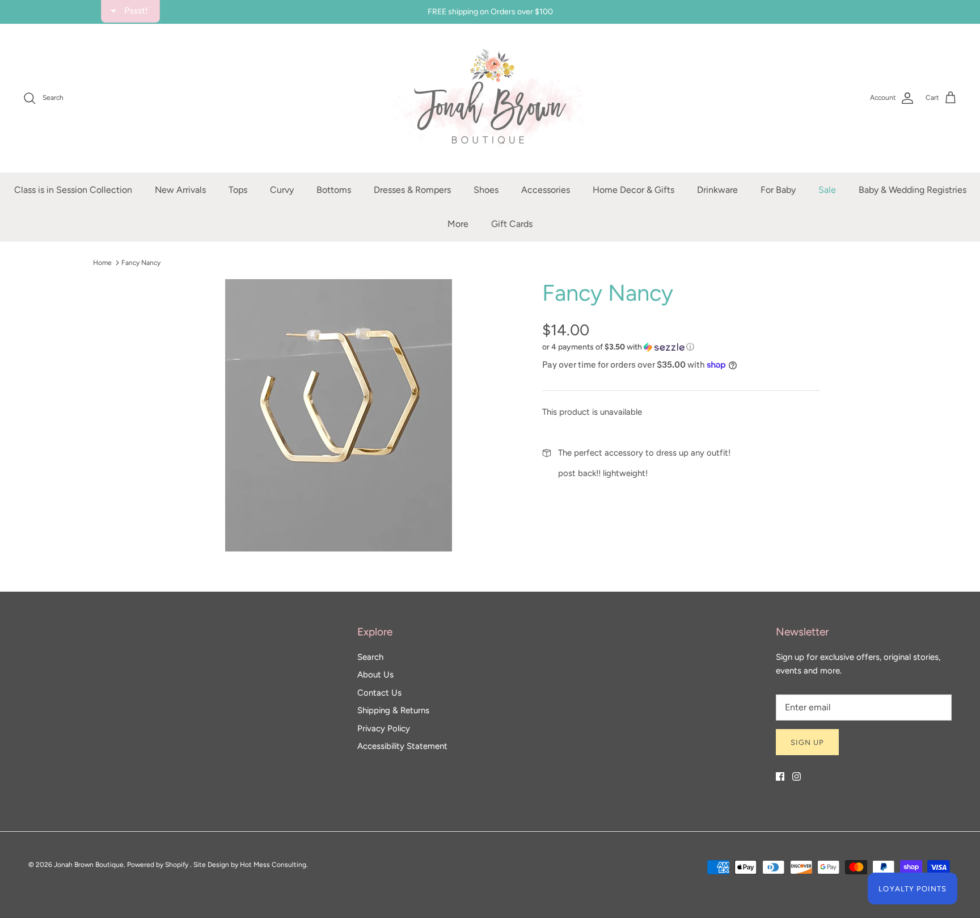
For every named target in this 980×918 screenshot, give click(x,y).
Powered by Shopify (157, 865)
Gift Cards (512, 223)
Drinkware (717, 189)
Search (370, 657)
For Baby (778, 189)
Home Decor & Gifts (633, 189)
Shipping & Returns (393, 710)
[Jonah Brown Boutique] (490, 98)
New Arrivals (180, 189)
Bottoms (333, 189)
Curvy (282, 189)
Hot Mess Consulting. (274, 865)
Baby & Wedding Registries (912, 189)
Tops (238, 189)
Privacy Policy (383, 728)
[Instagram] (796, 776)
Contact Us (379, 693)
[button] (618, 347)
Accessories (545, 189)
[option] (338, 415)
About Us (375, 674)
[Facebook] (780, 776)
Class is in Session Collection (73, 189)
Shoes (486, 189)
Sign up (807, 742)
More (457, 223)
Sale (827, 189)
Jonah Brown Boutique (89, 865)
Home (102, 263)
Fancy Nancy (140, 263)
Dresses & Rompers (412, 189)
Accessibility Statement (402, 746)
